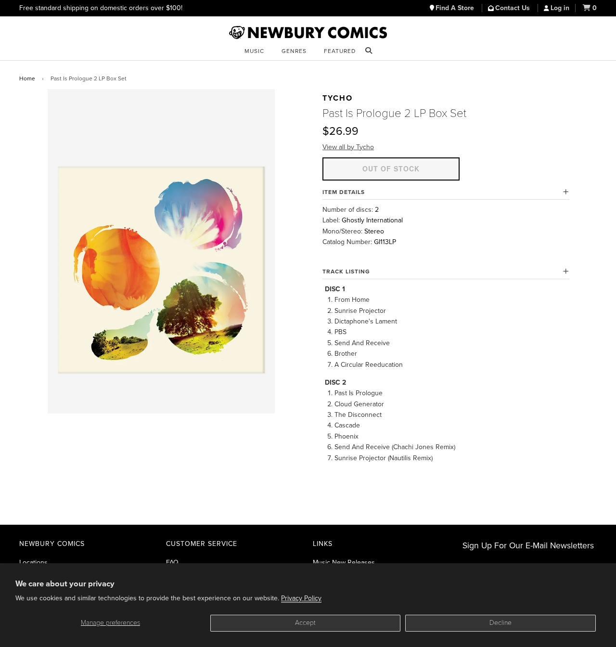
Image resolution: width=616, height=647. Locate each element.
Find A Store (456, 8)
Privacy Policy (301, 598)
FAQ (172, 562)
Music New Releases (344, 562)
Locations (33, 562)
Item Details (343, 192)
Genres (294, 51)
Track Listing (346, 271)
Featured (340, 51)
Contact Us (513, 8)
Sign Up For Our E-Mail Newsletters (528, 546)
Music (254, 51)
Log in (560, 8)
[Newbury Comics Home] (308, 33)
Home (27, 78)
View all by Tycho (348, 147)
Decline (500, 623)
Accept (305, 623)
